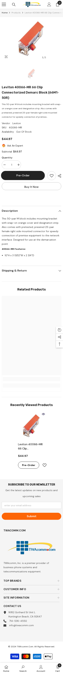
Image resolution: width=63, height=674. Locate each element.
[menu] (4, 4)
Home (5, 12)
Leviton (16, 123)
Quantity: (7, 157)
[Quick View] (43, 414)
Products (16, 12)
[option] (31, 39)
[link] (31, 379)
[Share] (58, 176)
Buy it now (31, 187)
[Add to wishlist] (51, 175)
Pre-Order (24, 175)
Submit (31, 516)
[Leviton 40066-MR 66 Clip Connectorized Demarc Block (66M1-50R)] (31, 425)
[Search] (14, 4)
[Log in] (49, 4)
